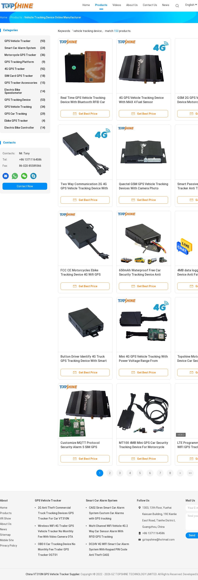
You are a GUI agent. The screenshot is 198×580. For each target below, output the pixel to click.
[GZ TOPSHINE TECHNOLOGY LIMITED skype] (33, 176)
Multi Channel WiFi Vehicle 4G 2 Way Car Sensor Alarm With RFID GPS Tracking (108, 531)
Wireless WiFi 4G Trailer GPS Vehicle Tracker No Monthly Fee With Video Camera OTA (56, 531)
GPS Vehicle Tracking (24, 106)
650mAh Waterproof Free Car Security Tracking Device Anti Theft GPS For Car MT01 (140, 274)
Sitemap (5, 534)
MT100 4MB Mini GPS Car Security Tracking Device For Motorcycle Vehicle (143, 447)
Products (6, 513)
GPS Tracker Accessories (24, 82)
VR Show (5, 518)
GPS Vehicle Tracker (24, 41)
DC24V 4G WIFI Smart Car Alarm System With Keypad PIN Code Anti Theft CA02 (109, 549)
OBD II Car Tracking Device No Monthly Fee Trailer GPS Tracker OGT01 (56, 549)
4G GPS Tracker (24, 68)
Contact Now (25, 186)
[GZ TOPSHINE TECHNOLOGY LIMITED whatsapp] (15, 176)
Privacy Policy (8, 545)
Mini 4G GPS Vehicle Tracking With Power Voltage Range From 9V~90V (143, 361)
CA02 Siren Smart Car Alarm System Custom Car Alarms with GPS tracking (106, 513)
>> (190, 473)
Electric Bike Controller (24, 127)
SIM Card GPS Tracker (24, 75)
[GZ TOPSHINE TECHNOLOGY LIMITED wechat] (24, 176)
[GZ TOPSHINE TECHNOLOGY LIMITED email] (6, 176)
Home (3, 507)
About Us (5, 523)
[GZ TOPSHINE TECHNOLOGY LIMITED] (17, 5)
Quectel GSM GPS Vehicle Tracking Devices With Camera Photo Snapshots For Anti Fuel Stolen (143, 188)
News (3, 529)
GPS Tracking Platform (24, 61)
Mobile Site (7, 540)
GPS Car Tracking (24, 113)
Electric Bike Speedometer (24, 91)
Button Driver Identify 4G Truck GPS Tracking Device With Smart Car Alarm (84, 361)
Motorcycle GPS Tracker (24, 54)
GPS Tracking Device (24, 99)
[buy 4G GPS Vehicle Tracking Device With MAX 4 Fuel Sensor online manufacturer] (144, 65)
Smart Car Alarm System (24, 48)
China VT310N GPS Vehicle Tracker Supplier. (53, 574)
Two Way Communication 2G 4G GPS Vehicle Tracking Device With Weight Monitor (84, 188)
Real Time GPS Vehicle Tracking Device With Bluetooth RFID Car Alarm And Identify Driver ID (83, 102)
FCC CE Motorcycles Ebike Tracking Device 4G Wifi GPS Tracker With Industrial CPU (81, 274)
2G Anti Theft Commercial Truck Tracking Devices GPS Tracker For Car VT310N (56, 513)
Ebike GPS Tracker (24, 120)
